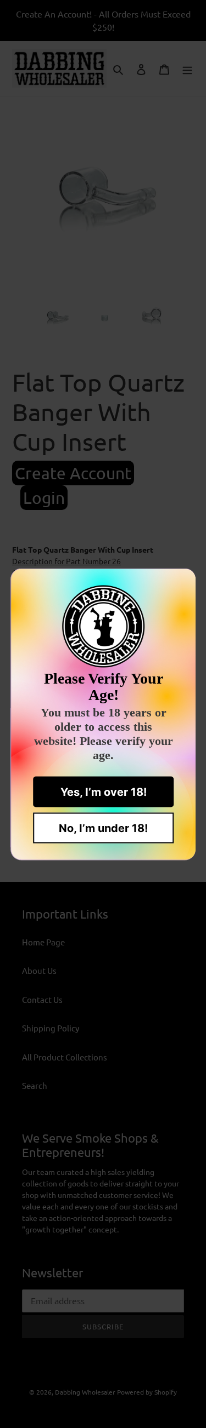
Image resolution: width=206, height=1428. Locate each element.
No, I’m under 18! (103, 827)
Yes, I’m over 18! (103, 791)
